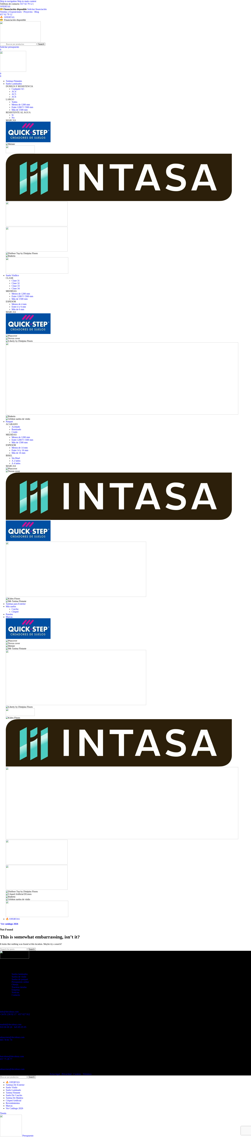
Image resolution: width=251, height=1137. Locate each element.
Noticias (15, 992)
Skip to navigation (8, 1)
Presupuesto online (20, 982)
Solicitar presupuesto (9, 47)
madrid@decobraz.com (10, 1024)
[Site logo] (20, 41)
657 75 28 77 (6, 1059)
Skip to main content (26, 1)
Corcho (15, 609)
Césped (15, 611)
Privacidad (66, 1074)
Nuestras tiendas (19, 987)
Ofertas (15, 984)
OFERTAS (5, 6)
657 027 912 (24, 1014)
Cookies (77, 1074)
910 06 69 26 (6, 1027)
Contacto (16, 995)
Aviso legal (55, 1074)
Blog (36, 12)
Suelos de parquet (20, 979)
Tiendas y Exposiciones (11, 12)
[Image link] (14, 958)
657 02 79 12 (26, 4)
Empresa (16, 990)
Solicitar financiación (37, 9)
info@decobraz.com (9, 1011)
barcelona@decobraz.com (12, 1056)
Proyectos (28, 12)
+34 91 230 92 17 (8, 1014)
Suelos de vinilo (19, 976)
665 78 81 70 (6, 1040)
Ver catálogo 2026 (9, 924)
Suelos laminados (20, 974)
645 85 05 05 (20, 1027)
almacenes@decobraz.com (12, 1037)
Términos (87, 1074)
